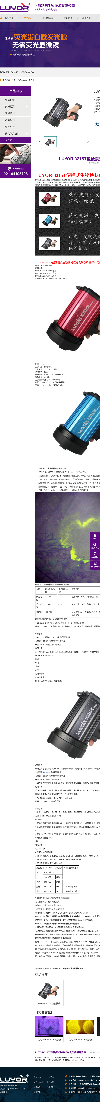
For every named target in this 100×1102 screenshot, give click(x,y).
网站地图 (3, 1092)
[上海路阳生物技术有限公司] (15, 7)
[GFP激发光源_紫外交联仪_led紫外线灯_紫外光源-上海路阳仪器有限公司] (14, 1082)
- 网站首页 (37, 1077)
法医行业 (30, 80)
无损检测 (10, 113)
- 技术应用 (37, 1086)
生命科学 (10, 99)
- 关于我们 (50, 1086)
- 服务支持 (50, 1081)
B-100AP (14, 72)
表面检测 (10, 120)
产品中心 (21, 80)
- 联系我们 (37, 1091)
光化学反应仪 (12, 133)
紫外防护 (10, 126)
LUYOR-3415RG (27, 72)
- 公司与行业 (38, 1081)
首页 (13, 80)
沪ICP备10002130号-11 (10, 1085)
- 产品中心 (50, 1077)
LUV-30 (47, 772)
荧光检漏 (10, 106)
